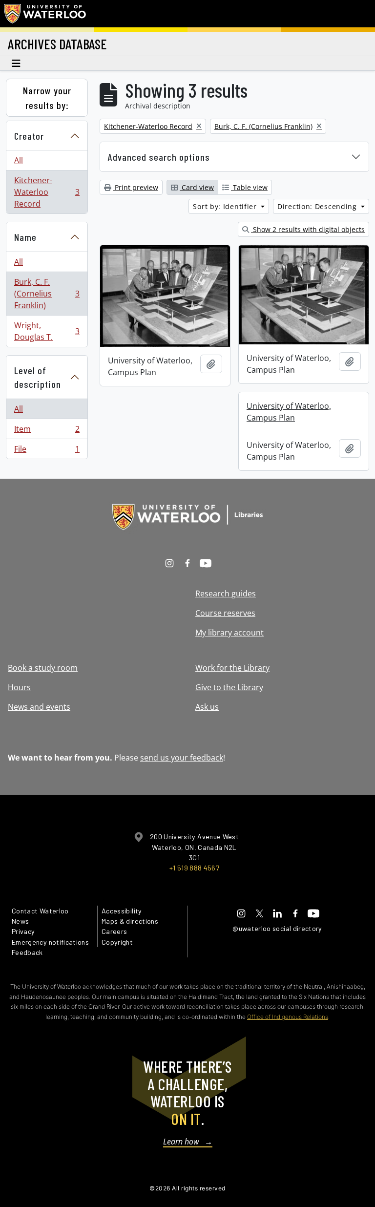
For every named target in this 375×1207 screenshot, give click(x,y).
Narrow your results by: (47, 98)
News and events (39, 706)
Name (25, 237)
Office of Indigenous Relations (287, 1016)
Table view (249, 187)
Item (47, 431)
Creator (29, 136)
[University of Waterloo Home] (45, 13)
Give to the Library (229, 687)
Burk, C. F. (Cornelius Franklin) (47, 293)
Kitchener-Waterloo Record (47, 192)
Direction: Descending (318, 206)
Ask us (207, 706)
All (18, 160)
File (47, 451)
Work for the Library (232, 667)
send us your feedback (181, 757)
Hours (19, 687)
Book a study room (43, 667)
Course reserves (225, 613)
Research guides (225, 593)
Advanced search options (159, 157)
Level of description (37, 377)
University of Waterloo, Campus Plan (289, 412)
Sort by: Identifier (226, 206)
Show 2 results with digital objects (308, 229)
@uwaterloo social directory (277, 928)
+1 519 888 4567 (194, 868)
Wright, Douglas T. (47, 331)
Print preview (135, 187)
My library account (229, 632)
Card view (197, 187)
